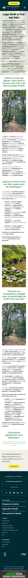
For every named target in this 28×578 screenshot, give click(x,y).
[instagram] (10, 492)
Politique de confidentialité (16, 568)
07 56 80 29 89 (14, 487)
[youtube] (14, 492)
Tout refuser (19, 573)
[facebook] (6, 492)
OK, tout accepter (10, 573)
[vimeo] (21, 492)
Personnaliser (6, 576)
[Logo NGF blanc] (10, 6)
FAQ (16, 457)
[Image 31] (23, 553)
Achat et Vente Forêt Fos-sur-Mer (12, 441)
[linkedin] (17, 492)
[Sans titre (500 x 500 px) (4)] (5, 552)
